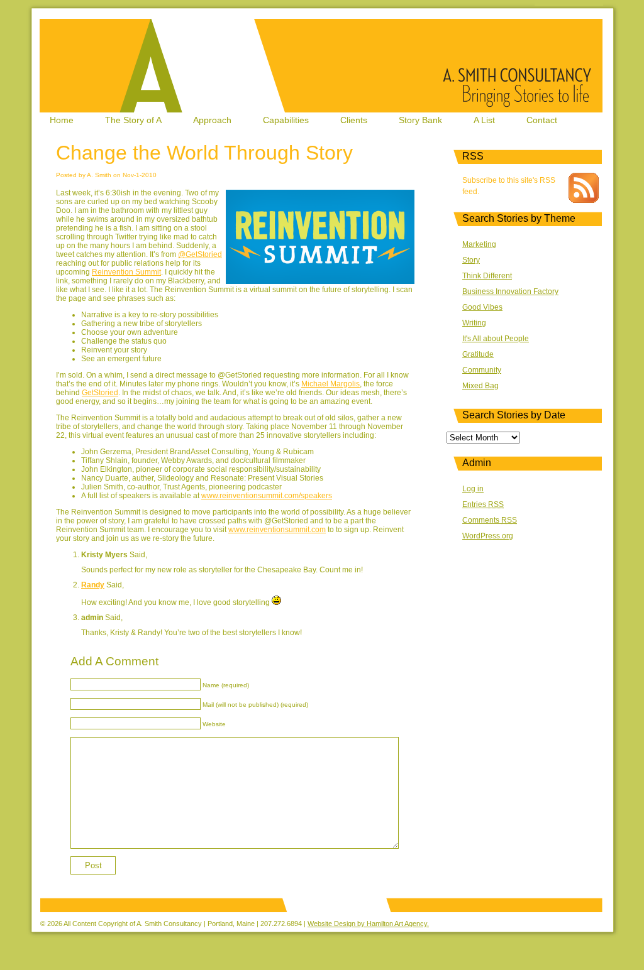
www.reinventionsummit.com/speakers (266, 495)
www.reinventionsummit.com (277, 529)
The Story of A (133, 120)
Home (62, 120)
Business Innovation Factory (510, 291)
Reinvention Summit (126, 272)
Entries (483, 504)
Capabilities (286, 120)
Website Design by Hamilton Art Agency (367, 923)
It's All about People (495, 338)
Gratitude (478, 354)
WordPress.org (487, 535)
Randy (92, 584)
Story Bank (420, 120)
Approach (212, 120)
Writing (474, 323)
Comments (489, 520)
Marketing (479, 244)
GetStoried (100, 392)
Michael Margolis (330, 383)
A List (484, 120)
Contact (541, 120)
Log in (473, 488)
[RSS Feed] (584, 200)
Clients (353, 120)
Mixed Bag (480, 385)
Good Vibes (482, 307)
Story (471, 260)
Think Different (487, 275)
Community (481, 370)
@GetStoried (200, 254)
